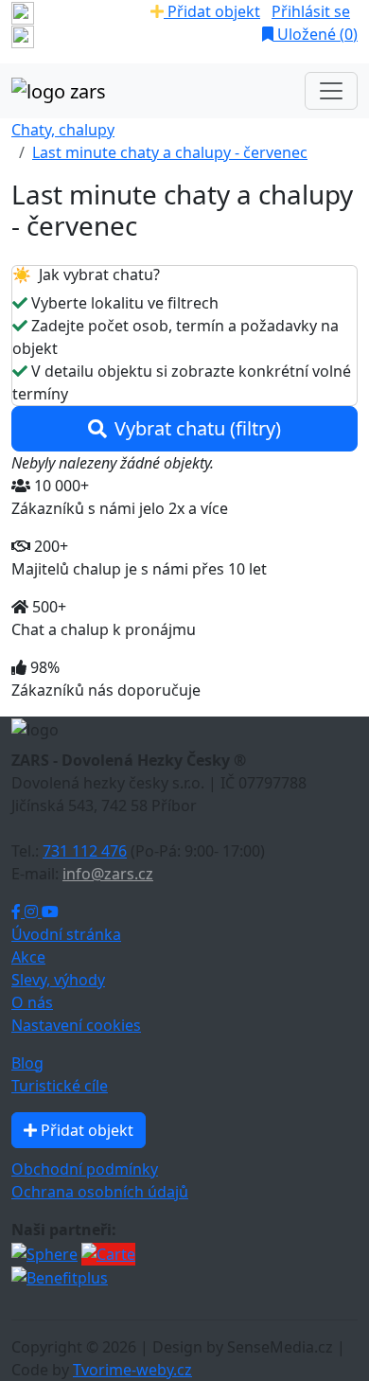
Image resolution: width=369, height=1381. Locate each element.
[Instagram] (33, 911)
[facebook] (22, 11)
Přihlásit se (311, 11)
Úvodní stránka (66, 934)
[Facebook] (18, 911)
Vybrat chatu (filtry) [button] (197, 428)
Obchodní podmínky (84, 1169)
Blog (27, 1063)
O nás (32, 1002)
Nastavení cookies (76, 1025)
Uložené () (315, 34)
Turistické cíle (59, 1085)
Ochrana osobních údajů (99, 1191)
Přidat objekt (212, 11)
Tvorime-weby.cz (132, 1369)
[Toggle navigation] (331, 91)
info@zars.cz (107, 873)
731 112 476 (85, 851)
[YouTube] (50, 911)
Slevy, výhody (58, 979)
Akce (28, 957)
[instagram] (22, 36)
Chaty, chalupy (62, 129)
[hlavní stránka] (58, 91)
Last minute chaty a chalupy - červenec (170, 152)
